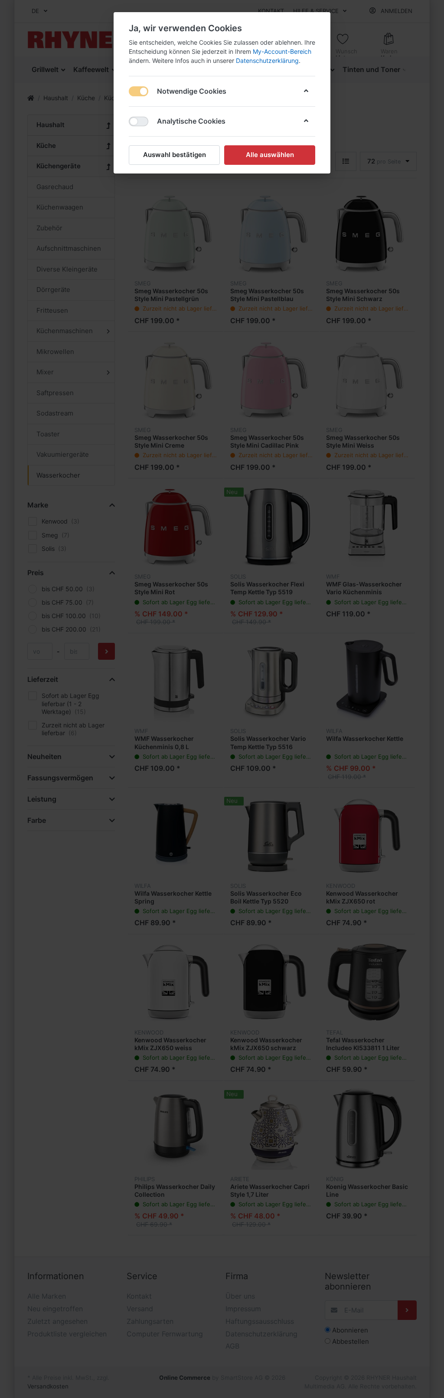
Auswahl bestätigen (174, 155)
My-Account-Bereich (282, 51)
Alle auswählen (270, 155)
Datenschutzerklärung (267, 60)
